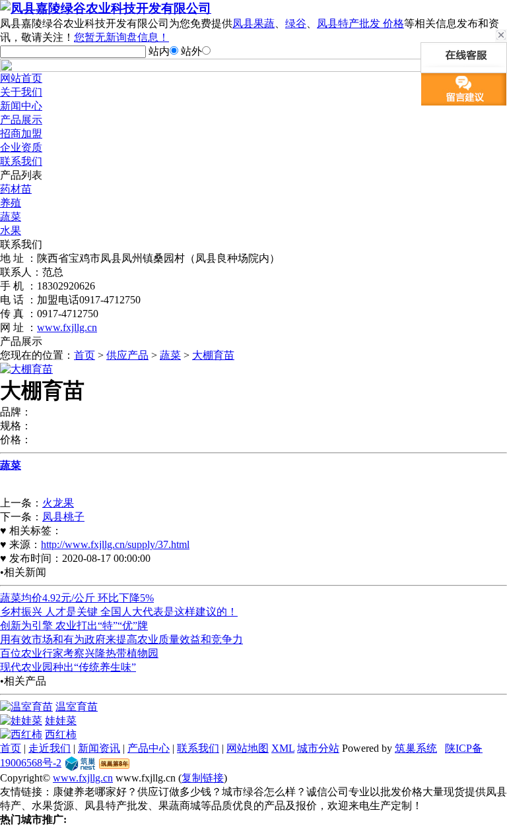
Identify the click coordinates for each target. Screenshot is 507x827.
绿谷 (295, 23)
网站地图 (247, 748)
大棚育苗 (213, 355)
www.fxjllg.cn (67, 327)
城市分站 (318, 748)
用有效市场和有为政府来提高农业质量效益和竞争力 (121, 639)
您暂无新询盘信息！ (121, 37)
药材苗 (16, 189)
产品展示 (21, 119)
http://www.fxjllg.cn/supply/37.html (115, 544)
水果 (10, 230)
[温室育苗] (26, 706)
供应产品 (127, 355)
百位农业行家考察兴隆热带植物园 (79, 653)
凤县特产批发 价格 (360, 23)
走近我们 (49, 748)
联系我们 (21, 161)
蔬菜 (10, 216)
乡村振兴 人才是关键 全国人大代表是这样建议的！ (119, 611)
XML (282, 748)
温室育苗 (76, 706)
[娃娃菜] (21, 720)
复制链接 (203, 777)
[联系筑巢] (80, 762)
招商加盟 (21, 133)
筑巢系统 (416, 748)
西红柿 (61, 734)
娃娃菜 (61, 720)
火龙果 (58, 502)
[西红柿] (21, 734)
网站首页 (21, 78)
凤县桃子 (63, 516)
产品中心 (148, 748)
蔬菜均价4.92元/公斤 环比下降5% (77, 597)
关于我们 (21, 92)
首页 (84, 355)
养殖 (10, 202)
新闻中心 (21, 105)
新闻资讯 (99, 748)
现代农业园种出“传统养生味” (68, 667)
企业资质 (21, 147)
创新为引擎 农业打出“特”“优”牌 (74, 625)
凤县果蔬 (253, 23)
